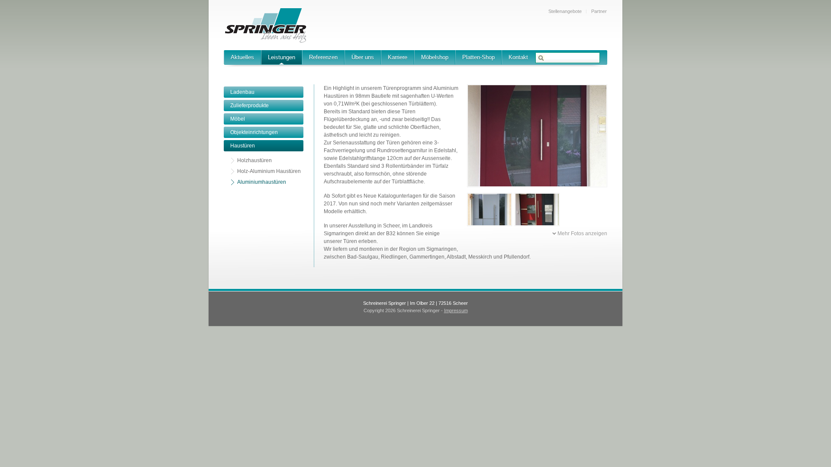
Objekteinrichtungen (254, 132)
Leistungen (281, 57)
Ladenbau (242, 92)
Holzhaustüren (254, 160)
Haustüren (242, 146)
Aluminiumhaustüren (261, 182)
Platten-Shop (478, 57)
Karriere (397, 57)
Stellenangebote (565, 11)
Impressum (456, 310)
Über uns (362, 57)
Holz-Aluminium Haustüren (269, 171)
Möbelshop (434, 57)
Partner (599, 11)
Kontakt (518, 57)
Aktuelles (242, 57)
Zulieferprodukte (249, 105)
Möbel (237, 119)
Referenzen (323, 57)
